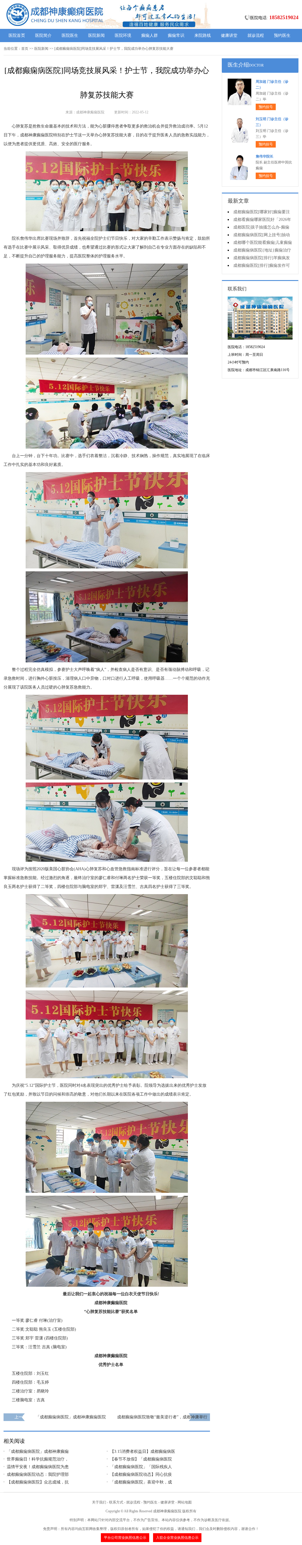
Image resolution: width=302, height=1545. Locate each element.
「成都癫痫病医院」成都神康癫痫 (38, 1451)
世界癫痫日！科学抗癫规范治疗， (38, 1459)
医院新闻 (96, 35)
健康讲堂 (229, 35)
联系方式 (116, 1502)
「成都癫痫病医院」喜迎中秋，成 (141, 1482)
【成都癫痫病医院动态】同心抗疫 (141, 1474)
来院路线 (202, 35)
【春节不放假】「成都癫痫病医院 (141, 1459)
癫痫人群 (149, 35)
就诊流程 (255, 35)
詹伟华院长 (264, 156)
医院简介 (43, 35)
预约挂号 (266, 107)
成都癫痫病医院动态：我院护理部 (38, 1474)
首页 (24, 49)
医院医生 (70, 35)
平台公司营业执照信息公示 (125, 1538)
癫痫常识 (176, 35)
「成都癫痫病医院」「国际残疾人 (141, 1467)
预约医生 (282, 35)
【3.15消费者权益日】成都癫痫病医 (142, 1451)
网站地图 (185, 1502)
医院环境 (123, 35)
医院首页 (17, 35)
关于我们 (99, 1502)
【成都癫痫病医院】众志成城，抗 (38, 1482)
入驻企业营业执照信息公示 (177, 1538)
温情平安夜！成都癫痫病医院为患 (38, 1467)
